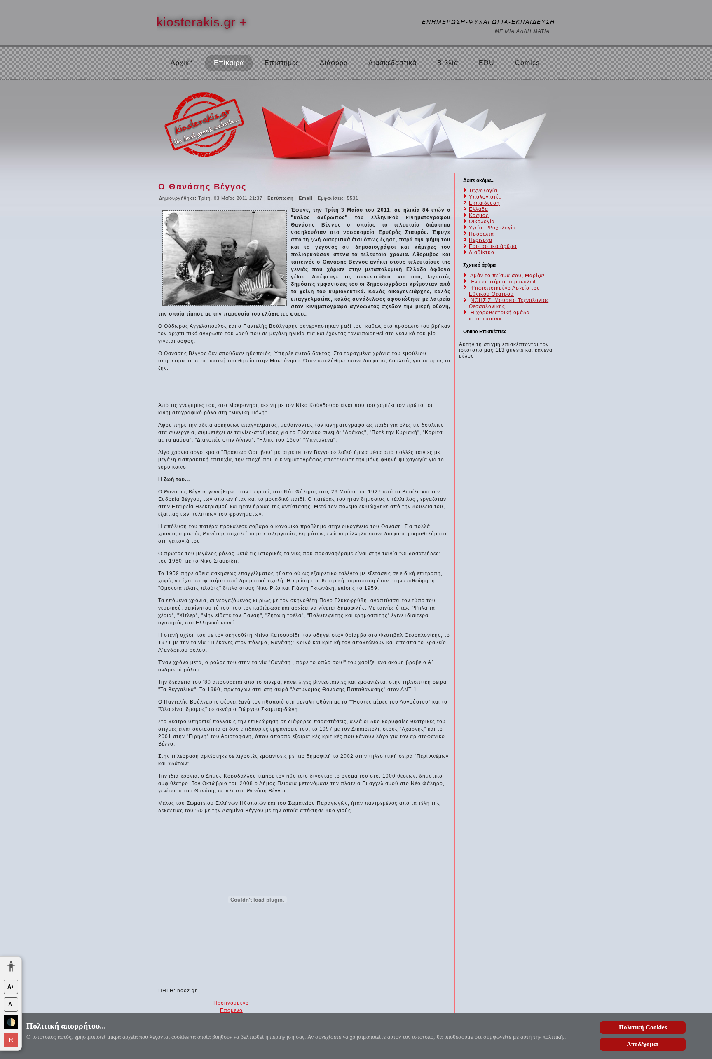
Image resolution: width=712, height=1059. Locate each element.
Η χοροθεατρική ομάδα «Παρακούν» (499, 316)
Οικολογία (482, 221)
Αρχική (182, 62)
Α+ (10, 987)
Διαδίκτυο (481, 252)
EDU (486, 62)
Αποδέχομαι (643, 1044)
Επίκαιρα (229, 62)
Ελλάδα (478, 209)
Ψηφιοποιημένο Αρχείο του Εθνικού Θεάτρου (504, 291)
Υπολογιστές (485, 197)
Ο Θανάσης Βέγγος (202, 186)
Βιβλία (447, 62)
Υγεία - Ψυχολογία (492, 228)
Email (306, 198)
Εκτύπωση (281, 198)
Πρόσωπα (481, 234)
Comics (527, 62)
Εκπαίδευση (484, 203)
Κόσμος (479, 215)
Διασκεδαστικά (392, 62)
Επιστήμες (282, 62)
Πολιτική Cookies (643, 1027)
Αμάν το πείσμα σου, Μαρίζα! (507, 275)
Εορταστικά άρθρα (493, 246)
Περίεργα (480, 240)
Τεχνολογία (483, 191)
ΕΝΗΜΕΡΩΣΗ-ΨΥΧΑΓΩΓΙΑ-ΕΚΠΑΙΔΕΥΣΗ (488, 22)
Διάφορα (334, 62)
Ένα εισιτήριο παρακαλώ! (503, 282)
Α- (11, 1004)
